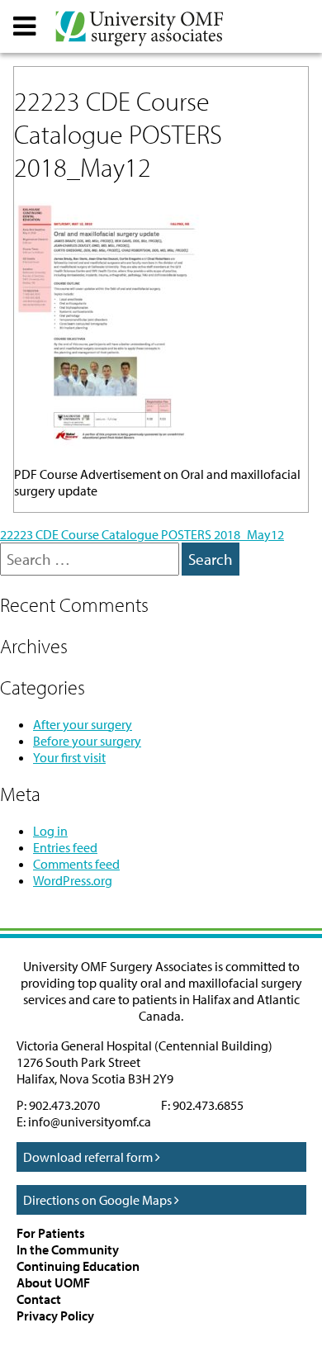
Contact (39, 1299)
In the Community (68, 1249)
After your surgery (82, 724)
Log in (50, 830)
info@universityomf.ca (89, 1121)
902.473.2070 (64, 1105)
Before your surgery (87, 740)
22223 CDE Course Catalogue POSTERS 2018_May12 (142, 534)
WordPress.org (72, 880)
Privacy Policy (55, 1315)
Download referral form (89, 1157)
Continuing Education (78, 1266)
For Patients (51, 1233)
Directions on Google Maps (98, 1200)
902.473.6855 (208, 1105)
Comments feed (76, 864)
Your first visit (69, 757)
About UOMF (53, 1282)
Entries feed (65, 847)
